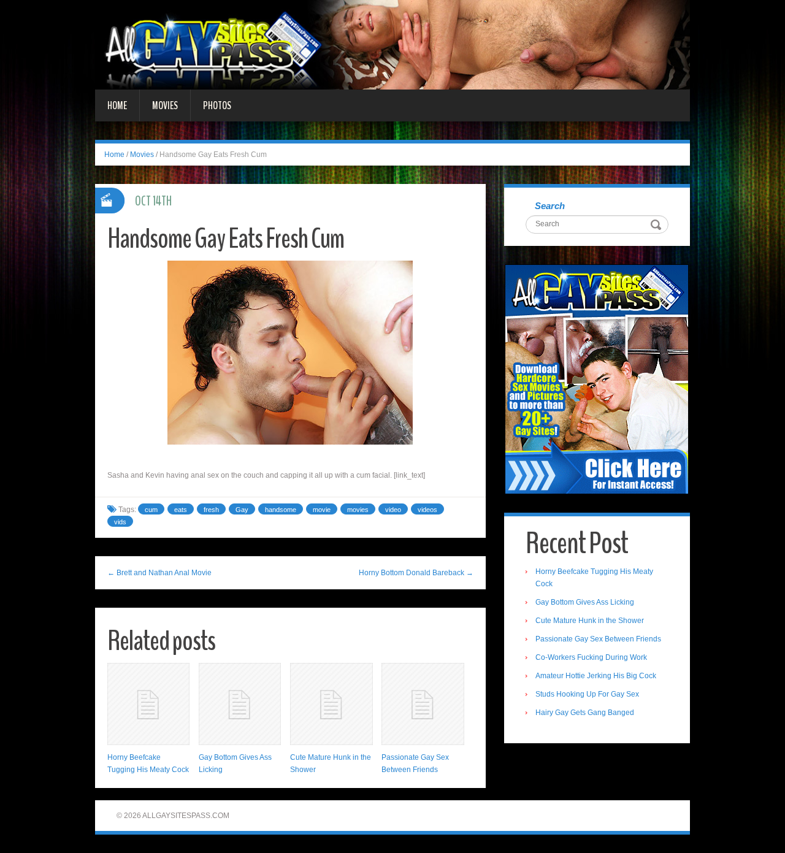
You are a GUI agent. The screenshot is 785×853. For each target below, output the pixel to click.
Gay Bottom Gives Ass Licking (584, 602)
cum (151, 509)
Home (117, 105)
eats (180, 509)
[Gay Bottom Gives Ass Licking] (240, 704)
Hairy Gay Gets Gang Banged (584, 712)
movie (322, 509)
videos (427, 509)
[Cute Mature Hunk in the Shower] (331, 704)
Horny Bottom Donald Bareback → (416, 572)
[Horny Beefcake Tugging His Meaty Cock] (148, 704)
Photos (217, 105)
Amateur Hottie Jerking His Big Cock (595, 675)
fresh (211, 509)
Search (550, 206)
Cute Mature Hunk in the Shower (589, 620)
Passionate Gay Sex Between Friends (598, 639)
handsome (280, 509)
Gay (242, 509)
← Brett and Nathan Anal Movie (159, 572)
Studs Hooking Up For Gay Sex (587, 694)
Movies (165, 105)
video (393, 509)
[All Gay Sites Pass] (392, 44)
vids (120, 522)
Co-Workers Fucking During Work (591, 657)
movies (358, 509)
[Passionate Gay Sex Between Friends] (422, 704)
